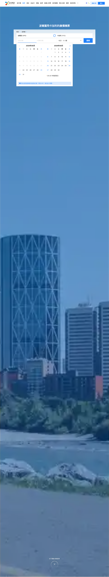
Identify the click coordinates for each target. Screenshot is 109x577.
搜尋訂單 (94, 3)
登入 (101, 3)
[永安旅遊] (9, 3)
